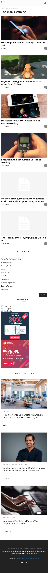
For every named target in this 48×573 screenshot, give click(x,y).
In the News (5, 276)
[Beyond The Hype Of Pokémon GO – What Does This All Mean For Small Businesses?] (24, 67)
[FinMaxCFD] (24, 306)
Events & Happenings (8, 283)
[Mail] (21, 562)
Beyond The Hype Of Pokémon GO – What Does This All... (21, 83)
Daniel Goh (5, 244)
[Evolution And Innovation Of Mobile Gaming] (24, 145)
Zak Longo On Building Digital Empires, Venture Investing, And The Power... (24, 469)
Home (2, 8)
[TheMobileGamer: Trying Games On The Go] (24, 223)
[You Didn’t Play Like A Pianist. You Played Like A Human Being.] (24, 500)
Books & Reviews (7, 286)
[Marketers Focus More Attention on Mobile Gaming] (24, 106)
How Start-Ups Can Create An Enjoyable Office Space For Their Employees (24, 416)
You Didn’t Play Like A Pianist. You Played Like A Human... (20, 522)
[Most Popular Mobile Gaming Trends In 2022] (24, 28)
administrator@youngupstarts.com (28, 558)
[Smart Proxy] (24, 326)
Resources (4, 289)
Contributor (5, 87)
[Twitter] (26, 562)
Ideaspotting (5, 279)
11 (45, 243)
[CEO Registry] (24, 309)
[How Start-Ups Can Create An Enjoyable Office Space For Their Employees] (24, 394)
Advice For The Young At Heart (11, 259)
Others (3, 269)
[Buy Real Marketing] (24, 354)
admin (3, 48)
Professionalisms (6, 262)
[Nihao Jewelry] (24, 311)
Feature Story (5, 272)
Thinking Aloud (6, 266)
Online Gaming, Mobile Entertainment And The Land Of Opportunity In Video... (23, 200)
